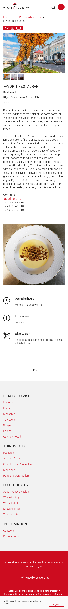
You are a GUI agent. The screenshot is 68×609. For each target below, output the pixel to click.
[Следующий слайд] (60, 53)
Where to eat (35, 17)
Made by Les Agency (35, 577)
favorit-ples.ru (12, 198)
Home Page (10, 17)
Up (33, 369)
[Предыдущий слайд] (7, 53)
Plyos (22, 17)
